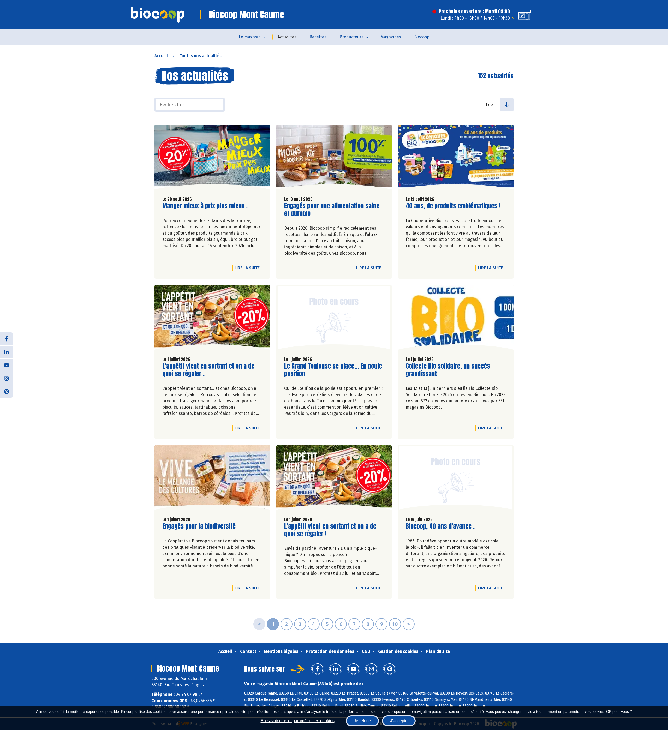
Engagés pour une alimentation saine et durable (331, 209)
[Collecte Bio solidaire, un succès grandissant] (456, 318)
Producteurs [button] (351, 36)
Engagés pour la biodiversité (199, 526)
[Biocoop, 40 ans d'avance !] (456, 478)
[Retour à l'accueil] (157, 15)
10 (395, 624)
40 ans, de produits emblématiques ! (453, 206)
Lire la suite (248, 267)
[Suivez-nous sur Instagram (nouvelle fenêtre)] (6, 378)
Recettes (317, 36)
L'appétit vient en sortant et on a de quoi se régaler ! (208, 370)
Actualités (287, 36)
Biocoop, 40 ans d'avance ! (440, 526)
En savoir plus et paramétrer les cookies (298, 721)
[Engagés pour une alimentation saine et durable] (334, 158)
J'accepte (399, 721)
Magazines (390, 36)
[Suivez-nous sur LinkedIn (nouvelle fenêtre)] (6, 351)
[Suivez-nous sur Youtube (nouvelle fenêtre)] (6, 365)
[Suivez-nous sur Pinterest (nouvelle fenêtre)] (6, 391)
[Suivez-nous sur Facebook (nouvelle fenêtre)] (6, 338)
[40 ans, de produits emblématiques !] (456, 158)
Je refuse (362, 721)
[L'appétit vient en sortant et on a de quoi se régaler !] (212, 318)
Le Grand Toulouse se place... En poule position (333, 370)
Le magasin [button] (250, 36)
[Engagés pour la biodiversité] (212, 478)
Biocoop (422, 36)
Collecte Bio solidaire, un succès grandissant (448, 370)
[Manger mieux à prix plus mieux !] (212, 158)
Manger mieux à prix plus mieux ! (205, 206)
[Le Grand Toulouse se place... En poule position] (334, 318)
